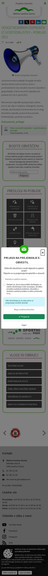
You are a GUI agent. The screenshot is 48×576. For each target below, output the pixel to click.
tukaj (8, 293)
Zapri (24, 325)
